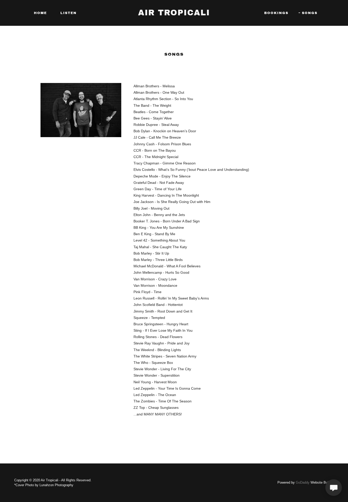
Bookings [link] (276, 13)
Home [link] (40, 13)
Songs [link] (309, 13)
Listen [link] (68, 13)
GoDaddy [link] (303, 482)
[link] (174, 14)
